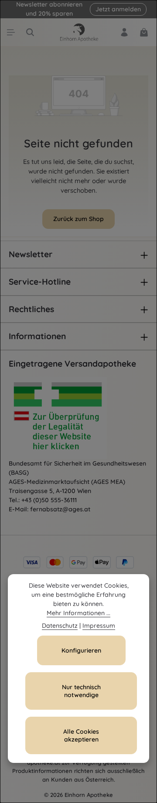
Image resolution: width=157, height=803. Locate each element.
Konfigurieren (81, 650)
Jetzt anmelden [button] (118, 9)
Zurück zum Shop (78, 219)
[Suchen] (30, 32)
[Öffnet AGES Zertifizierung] (74, 418)
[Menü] (11, 32)
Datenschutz (60, 625)
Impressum (98, 625)
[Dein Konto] (124, 32)
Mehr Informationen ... (78, 613)
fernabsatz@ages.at (60, 509)
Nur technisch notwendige (81, 691)
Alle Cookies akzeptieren (81, 735)
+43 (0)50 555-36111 (49, 500)
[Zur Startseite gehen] (78, 32)
